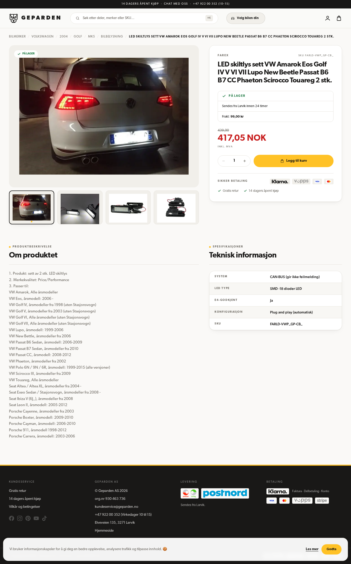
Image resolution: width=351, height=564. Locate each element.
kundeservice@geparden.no (116, 507)
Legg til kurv (296, 161)
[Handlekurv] (339, 18)
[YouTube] (36, 518)
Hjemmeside (104, 531)
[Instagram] (19, 518)
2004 (64, 36)
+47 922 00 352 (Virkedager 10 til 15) (123, 515)
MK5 (91, 36)
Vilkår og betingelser (24, 507)
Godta (331, 549)
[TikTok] (44, 518)
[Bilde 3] (128, 207)
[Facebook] (11, 518)
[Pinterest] (28, 518)
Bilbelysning (112, 36)
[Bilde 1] (31, 207)
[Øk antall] (245, 161)
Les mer (312, 549)
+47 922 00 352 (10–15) (211, 4)
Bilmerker (17, 36)
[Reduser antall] (223, 161)
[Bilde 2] (80, 207)
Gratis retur (17, 491)
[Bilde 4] (176, 207)
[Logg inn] (328, 18)
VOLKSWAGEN (43, 36)
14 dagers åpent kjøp (25, 499)
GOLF (78, 36)
